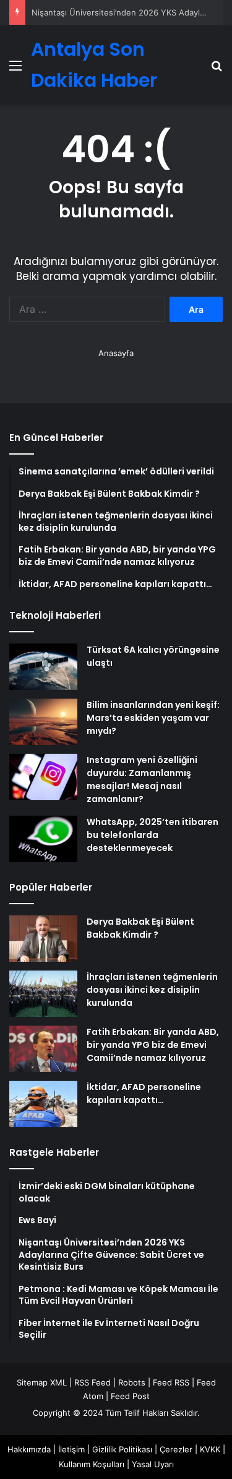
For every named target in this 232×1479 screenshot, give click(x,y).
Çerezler (176, 1449)
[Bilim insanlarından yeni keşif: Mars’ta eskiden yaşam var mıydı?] (43, 722)
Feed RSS (171, 1382)
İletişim (71, 1449)
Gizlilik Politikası (122, 1449)
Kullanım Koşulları (91, 1464)
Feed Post (130, 1396)
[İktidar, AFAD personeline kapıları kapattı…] (43, 1104)
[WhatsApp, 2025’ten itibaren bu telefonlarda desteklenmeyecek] (43, 839)
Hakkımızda (29, 1449)
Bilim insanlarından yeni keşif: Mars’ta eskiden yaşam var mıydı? (153, 718)
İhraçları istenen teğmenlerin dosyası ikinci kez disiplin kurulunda (152, 990)
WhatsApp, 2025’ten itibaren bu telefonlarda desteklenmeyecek (152, 835)
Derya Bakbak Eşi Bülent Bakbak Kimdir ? (140, 928)
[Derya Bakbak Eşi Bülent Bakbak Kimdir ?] (43, 938)
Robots (131, 1382)
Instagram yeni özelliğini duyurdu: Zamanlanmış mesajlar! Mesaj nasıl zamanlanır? (142, 779)
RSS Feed (92, 1382)
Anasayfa (116, 353)
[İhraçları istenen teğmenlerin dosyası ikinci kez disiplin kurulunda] (43, 994)
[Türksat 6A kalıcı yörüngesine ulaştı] (43, 667)
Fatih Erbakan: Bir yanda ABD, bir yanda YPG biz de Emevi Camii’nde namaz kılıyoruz (153, 1045)
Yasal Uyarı (153, 1464)
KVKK (210, 1449)
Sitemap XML (42, 1382)
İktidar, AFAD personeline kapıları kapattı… (144, 1093)
